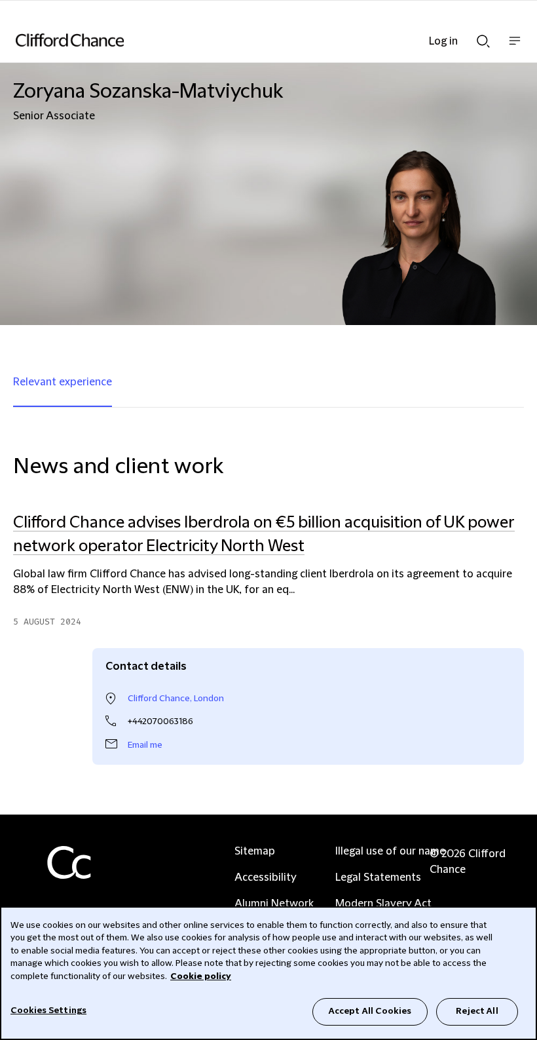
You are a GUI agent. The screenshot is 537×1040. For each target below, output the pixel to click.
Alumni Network (274, 904)
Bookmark (510, 635)
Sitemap (254, 851)
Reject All (477, 1011)
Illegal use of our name (390, 851)
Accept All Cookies (370, 1011)
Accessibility (265, 877)
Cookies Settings (48, 1010)
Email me (145, 745)
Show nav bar (514, 47)
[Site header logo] (249, 40)
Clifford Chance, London (176, 698)
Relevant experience (62, 382)
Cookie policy (200, 976)
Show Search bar (483, 37)
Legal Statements (378, 877)
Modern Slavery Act (383, 904)
